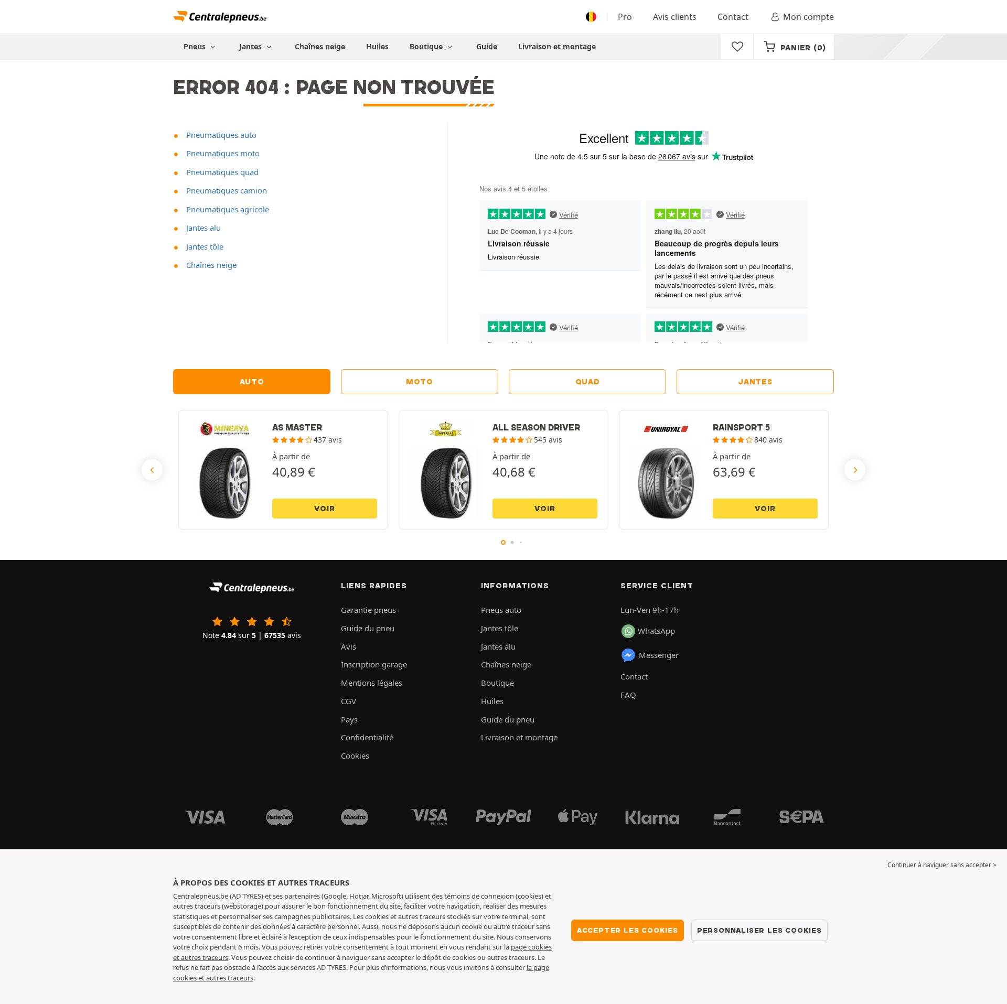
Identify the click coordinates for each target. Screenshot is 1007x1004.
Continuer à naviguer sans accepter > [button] (942, 864)
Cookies (355, 755)
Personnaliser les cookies (759, 930)
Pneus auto (501, 609)
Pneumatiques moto (222, 153)
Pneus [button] (196, 46)
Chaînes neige (320, 46)
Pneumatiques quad (221, 172)
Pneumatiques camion (225, 190)
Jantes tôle (203, 246)
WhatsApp (656, 630)
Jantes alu (202, 227)
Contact (732, 17)
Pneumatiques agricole (226, 209)
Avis (348, 646)
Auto (252, 381)
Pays (349, 719)
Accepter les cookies (627, 930)
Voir (324, 508)
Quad (587, 381)
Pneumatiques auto (220, 134)
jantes (755, 381)
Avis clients (675, 17)
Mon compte (808, 17)
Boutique (427, 46)
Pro (625, 17)
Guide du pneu (367, 628)
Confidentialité (367, 737)
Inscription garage (374, 664)
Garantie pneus (368, 609)
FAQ (628, 694)
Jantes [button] (251, 46)
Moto (419, 381)
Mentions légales (371, 682)
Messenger (659, 655)
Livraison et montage (557, 46)
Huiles (377, 46)
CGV (348, 701)
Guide (486, 46)
